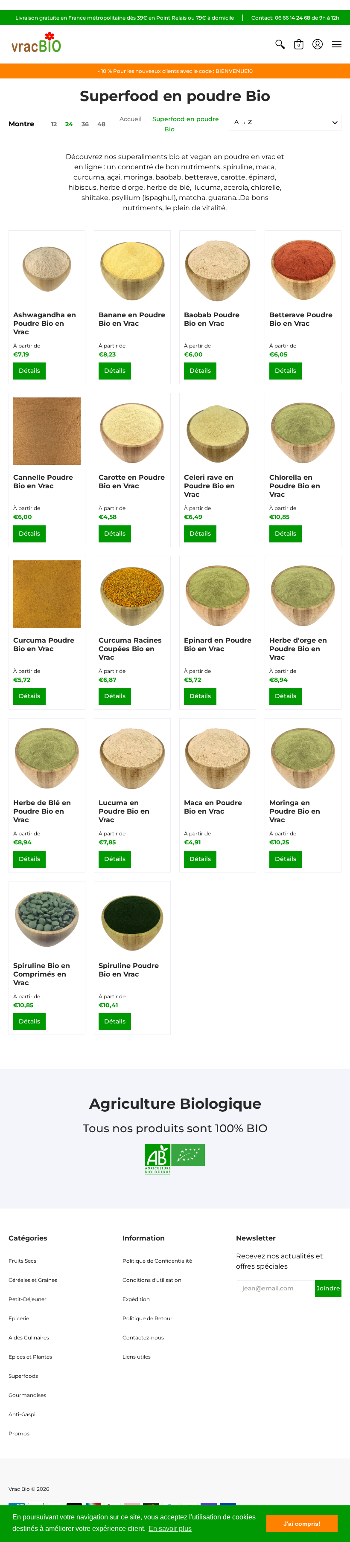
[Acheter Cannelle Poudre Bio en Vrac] (47, 431)
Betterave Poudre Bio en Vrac (300, 319)
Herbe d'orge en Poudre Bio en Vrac (298, 648)
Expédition (136, 1299)
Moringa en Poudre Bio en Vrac (294, 811)
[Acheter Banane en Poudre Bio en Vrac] (132, 268)
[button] (280, 44)
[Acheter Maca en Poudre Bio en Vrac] (217, 756)
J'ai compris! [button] (302, 1523)
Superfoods (23, 1376)
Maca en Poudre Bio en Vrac (213, 807)
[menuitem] (280, 44)
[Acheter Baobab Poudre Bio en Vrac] (217, 268)
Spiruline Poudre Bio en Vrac (129, 970)
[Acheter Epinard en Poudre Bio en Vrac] (217, 594)
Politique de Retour (147, 1318)
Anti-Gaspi (22, 1414)
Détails (29, 370)
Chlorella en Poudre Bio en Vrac (294, 486)
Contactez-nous (143, 1337)
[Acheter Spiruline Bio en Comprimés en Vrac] (47, 919)
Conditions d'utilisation (151, 1280)
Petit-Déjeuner (28, 1299)
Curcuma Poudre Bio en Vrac (43, 644)
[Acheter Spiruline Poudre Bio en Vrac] (132, 919)
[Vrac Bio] (36, 44)
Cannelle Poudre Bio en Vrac (43, 481)
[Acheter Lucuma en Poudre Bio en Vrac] (132, 756)
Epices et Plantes (30, 1357)
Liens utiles (136, 1357)
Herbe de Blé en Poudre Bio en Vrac (42, 811)
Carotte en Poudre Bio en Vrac (132, 481)
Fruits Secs (22, 1261)
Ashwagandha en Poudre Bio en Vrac (44, 323)
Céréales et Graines (33, 1280)
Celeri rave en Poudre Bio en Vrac (209, 486)
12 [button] (54, 124)
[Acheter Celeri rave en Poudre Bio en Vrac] (217, 431)
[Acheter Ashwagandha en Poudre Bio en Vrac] (47, 268)
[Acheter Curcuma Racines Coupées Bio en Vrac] (132, 594)
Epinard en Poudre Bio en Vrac (217, 644)
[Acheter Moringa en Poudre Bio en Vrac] (303, 756)
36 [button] (85, 124)
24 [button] (69, 124)
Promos (19, 1433)
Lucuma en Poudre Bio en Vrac (124, 811)
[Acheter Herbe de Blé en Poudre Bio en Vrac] (47, 756)
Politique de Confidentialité (157, 1261)
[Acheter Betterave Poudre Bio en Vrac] (303, 268)
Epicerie (19, 1318)
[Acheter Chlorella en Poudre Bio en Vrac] (303, 431)
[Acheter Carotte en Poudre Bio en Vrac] (132, 431)
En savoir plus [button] (170, 1528)
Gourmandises (27, 1395)
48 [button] (101, 124)
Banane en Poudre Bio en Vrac (132, 319)
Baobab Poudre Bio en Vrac (211, 319)
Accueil (131, 119)
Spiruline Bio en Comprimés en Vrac (41, 974)
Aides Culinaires (29, 1337)
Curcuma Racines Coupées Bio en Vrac (130, 648)
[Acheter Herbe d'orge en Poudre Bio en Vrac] (303, 594)
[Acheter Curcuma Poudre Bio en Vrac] (47, 594)
